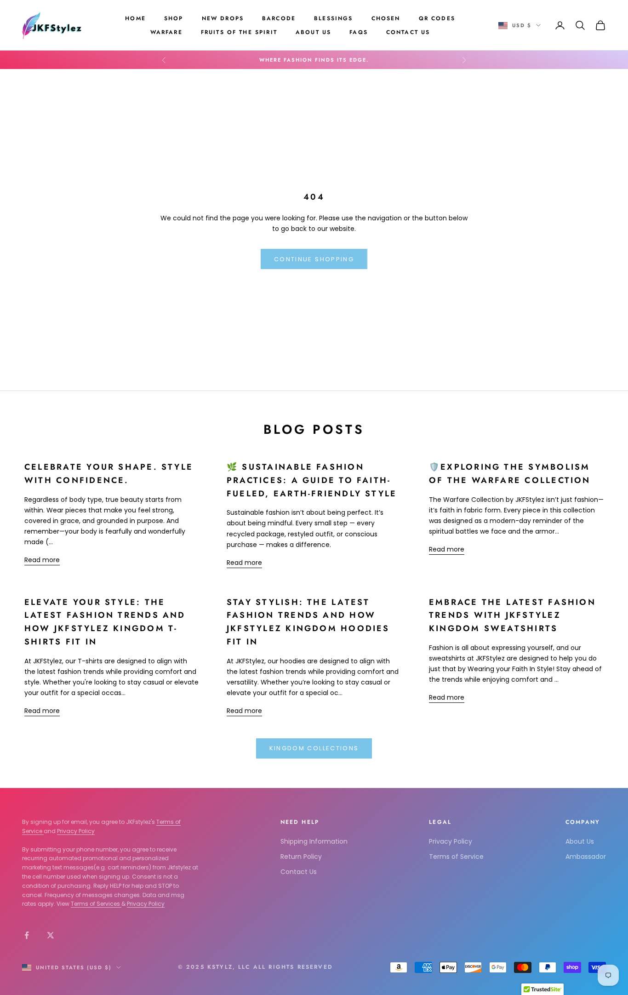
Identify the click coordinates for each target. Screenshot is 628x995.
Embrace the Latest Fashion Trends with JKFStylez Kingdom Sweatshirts (512, 615)
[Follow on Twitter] (50, 935)
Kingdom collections (314, 748)
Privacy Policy (76, 831)
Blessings (333, 18)
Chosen (385, 18)
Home (135, 18)
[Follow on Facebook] (26, 935)
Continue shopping (314, 259)
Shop (173, 18)
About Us (313, 32)
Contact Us (408, 32)
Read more (42, 559)
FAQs (358, 32)
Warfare (166, 32)
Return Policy (301, 856)
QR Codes (437, 18)
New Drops (223, 18)
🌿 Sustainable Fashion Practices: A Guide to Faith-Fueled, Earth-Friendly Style (312, 480)
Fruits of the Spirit (239, 32)
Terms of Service (456, 856)
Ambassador (585, 856)
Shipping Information (314, 841)
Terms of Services (96, 904)
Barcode (279, 18)
